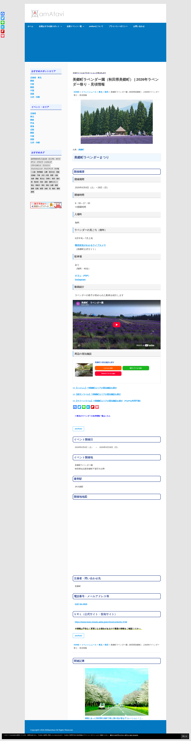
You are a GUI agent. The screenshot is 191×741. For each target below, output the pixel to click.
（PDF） (82, 275)
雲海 (58, 188)
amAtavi (78, 429)
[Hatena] (2, 27)
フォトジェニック (37, 168)
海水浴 (36, 182)
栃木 (58, 178)
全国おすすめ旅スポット (49, 26)
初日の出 (52, 172)
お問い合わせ (139, 26)
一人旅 (33, 172)
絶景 (41, 188)
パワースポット (36, 165)
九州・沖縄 (35, 97)
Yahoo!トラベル (106, 373)
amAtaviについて (96, 26)
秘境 (32, 188)
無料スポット (53, 182)
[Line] (2, 22)
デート (33, 162)
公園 (45, 172)
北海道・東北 (36, 78)
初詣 (57, 172)
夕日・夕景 (45, 175)
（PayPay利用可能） (107, 401)
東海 (32, 126)
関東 (32, 81)
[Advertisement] (95, 46)
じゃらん (106, 368)
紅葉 (37, 188)
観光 (53, 188)
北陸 (32, 130)
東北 (32, 117)
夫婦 (32, 178)
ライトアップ (48, 168)
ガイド (58, 159)
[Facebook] (2, 13)
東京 (53, 178)
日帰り (48, 178)
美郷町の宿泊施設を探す (104, 362)
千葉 (38, 175)
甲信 (32, 123)
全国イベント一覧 (74, 26)
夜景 (51, 175)
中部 (32, 84)
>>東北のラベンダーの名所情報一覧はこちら (92, 416)
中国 (32, 90)
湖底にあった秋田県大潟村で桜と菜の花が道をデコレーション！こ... (114, 718)
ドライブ (40, 162)
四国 (32, 94)
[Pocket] (2, 36)
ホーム (30, 26)
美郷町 (81, 150)
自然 (46, 188)
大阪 (56, 175)
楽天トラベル (134, 368)
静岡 (32, 192)
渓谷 (41, 182)
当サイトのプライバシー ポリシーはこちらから (124, 735)
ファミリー (46, 165)
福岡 (56, 185)
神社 (43, 185)
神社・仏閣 (49, 185)
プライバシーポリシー (118, 26)
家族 (37, 178)
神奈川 (38, 185)
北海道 (33, 113)
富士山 (42, 178)
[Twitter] (2, 18)
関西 (32, 87)
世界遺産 (40, 172)
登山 (32, 185)
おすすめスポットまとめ (39, 159)
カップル (51, 159)
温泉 (46, 182)
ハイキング (48, 162)
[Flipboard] (2, 31)
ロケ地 (56, 168)
